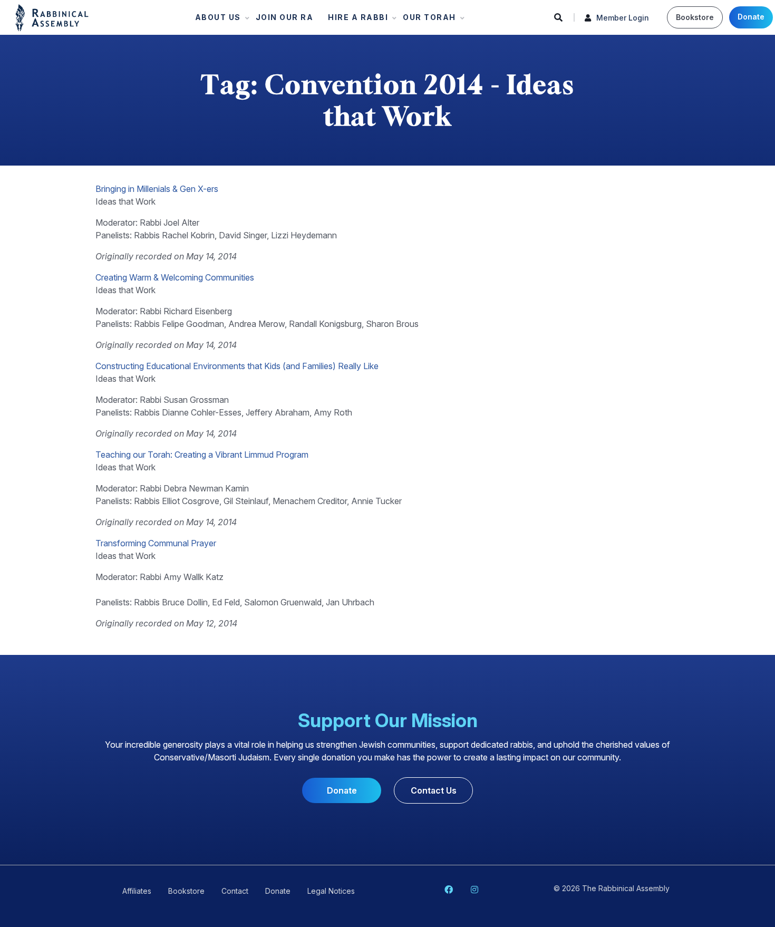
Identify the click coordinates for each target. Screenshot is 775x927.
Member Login (622, 17)
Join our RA (285, 17)
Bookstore (695, 17)
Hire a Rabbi (355, 20)
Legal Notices (331, 890)
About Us (215, 20)
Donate (751, 16)
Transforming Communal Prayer (155, 543)
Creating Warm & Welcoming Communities (174, 277)
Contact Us (434, 790)
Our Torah (426, 20)
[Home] (52, 17)
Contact (234, 890)
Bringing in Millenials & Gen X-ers (156, 189)
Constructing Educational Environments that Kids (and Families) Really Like (237, 366)
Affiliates (136, 890)
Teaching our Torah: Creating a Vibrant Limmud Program (201, 454)
